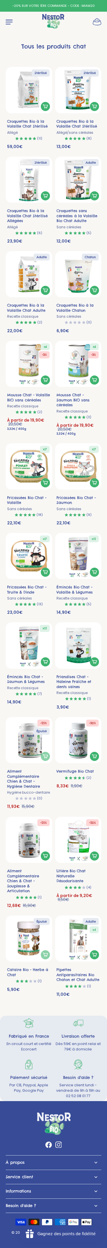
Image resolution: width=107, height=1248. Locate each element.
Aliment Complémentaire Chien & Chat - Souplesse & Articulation (23, 881)
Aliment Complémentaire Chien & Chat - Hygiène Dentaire (28, 782)
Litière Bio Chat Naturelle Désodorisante (71, 876)
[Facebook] (48, 1145)
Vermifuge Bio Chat (75, 771)
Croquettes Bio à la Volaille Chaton (75, 311)
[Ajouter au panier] (45, 106)
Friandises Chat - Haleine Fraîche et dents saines (73, 684)
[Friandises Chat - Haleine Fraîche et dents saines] (78, 645)
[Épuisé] (45, 756)
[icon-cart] (95, 21)
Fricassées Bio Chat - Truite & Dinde (27, 592)
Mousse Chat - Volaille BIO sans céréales (28, 400)
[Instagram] (58, 1145)
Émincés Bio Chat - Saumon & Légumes (26, 682)
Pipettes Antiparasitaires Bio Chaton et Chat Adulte (77, 974)
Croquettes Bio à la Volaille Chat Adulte (26, 311)
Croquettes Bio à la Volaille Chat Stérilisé (27, 127)
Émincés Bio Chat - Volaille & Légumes (74, 592)
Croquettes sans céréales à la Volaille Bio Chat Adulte (76, 218)
